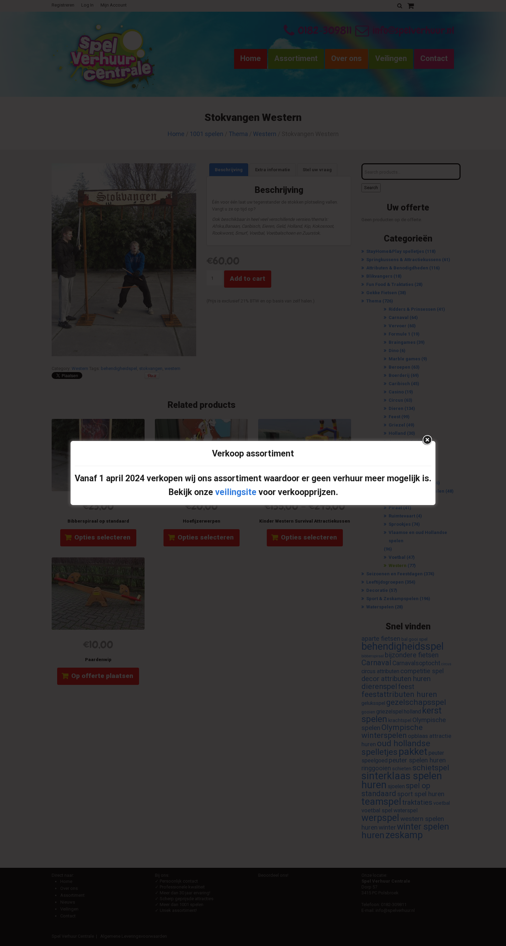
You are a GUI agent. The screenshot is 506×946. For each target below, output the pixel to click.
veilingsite (235, 492)
